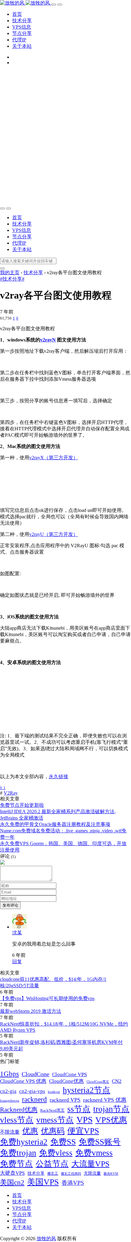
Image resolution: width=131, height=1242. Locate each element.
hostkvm (54, 1091)
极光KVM (111, 1173)
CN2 (117, 1081)
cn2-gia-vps (32, 1091)
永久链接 (58, 776)
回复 (17, 961)
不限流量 (9, 1132)
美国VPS (43, 1182)
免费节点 (16, 1163)
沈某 (17, 932)
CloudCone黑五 (98, 1081)
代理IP (19, 39)
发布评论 (10, 905)
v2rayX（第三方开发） (53, 457)
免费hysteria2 (24, 1141)
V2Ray (11, 793)
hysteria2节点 (86, 1090)
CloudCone (35, 1074)
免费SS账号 (100, 1141)
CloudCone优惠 (66, 1081)
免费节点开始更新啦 (22, 805)
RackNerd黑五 (52, 1110)
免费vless (56, 1152)
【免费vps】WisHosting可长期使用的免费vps (47, 998)
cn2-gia (8, 1091)
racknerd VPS (65, 1100)
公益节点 (52, 1163)
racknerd (34, 1099)
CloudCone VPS (69, 1074)
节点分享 (22, 33)
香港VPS (73, 1183)
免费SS (63, 1141)
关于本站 (22, 46)
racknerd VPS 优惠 (104, 1100)
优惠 (30, 1131)
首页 (17, 14)
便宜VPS (83, 1130)
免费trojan (18, 1152)
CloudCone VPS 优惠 (23, 1081)
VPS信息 (21, 27)
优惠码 (53, 1131)
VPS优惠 (111, 1120)
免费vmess (94, 1152)
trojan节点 (111, 1109)
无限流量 (92, 1173)
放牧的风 (46, 1238)
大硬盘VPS (12, 1173)
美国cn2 (12, 1182)
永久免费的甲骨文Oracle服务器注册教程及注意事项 (55, 824)
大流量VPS (90, 1164)
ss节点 (78, 1109)
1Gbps (9, 1074)
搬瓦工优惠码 (71, 1173)
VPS (84, 1120)
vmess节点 (55, 1120)
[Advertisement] (65, 135)
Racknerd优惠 (18, 1109)
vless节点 (17, 1120)
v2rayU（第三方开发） (53, 534)
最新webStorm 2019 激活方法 (30, 1011)
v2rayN (48, 339)
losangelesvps (9, 1100)
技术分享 (22, 20)
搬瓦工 (52, 1173)
